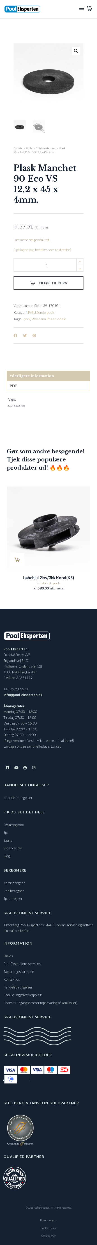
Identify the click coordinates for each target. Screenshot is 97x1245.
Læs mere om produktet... (32, 240)
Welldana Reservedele (49, 319)
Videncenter (12, 848)
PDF (13, 386)
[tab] (48, 376)
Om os (8, 956)
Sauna (7, 840)
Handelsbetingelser (17, 798)
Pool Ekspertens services (22, 964)
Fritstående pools (45, 148)
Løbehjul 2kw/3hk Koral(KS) (48, 577)
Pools (29, 148)
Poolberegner (13, 891)
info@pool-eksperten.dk (22, 695)
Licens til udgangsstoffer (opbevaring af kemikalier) (40, 1003)
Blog (6, 856)
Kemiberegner (14, 883)
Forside (18, 148)
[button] (76, 51)
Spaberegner (13, 898)
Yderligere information (31, 376)
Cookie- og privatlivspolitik (22, 995)
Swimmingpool (13, 825)
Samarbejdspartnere (18, 971)
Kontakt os (11, 979)
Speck (26, 319)
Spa (6, 832)
